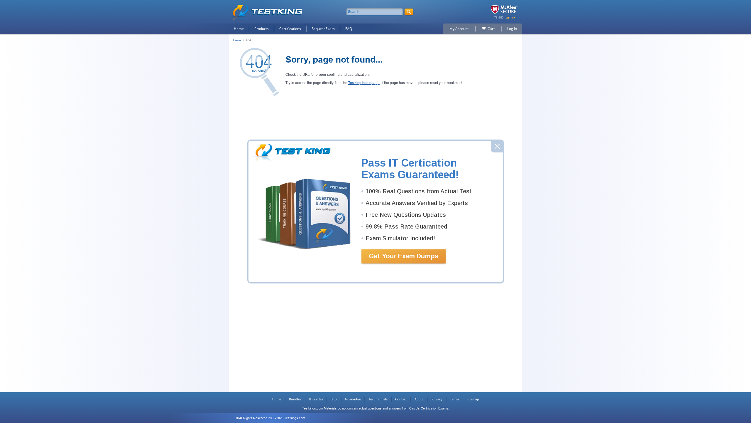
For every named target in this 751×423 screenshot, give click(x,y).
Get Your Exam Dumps (403, 256)
